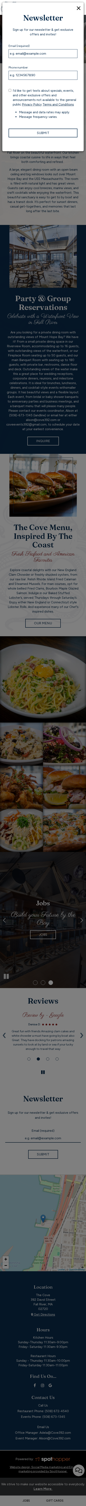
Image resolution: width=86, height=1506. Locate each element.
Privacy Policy (32, 104)
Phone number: (18, 67)
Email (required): (19, 46)
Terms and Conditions (58, 104)
